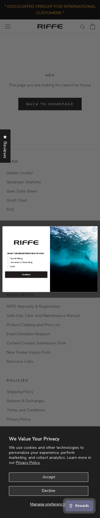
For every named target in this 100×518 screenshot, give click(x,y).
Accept (48, 477)
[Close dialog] (94, 229)
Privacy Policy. (28, 462)
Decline (48, 490)
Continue (26, 274)
